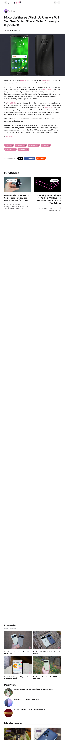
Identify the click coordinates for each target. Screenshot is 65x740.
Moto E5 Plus (11, 103)
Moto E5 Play (49, 108)
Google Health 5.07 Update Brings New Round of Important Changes (17, 678)
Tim (11, 10)
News (38, 731)
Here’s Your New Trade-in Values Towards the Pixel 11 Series (17, 652)
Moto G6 (23, 81)
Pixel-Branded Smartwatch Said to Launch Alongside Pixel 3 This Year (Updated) (16, 198)
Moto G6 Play (48, 89)
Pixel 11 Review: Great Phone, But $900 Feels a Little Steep (46, 678)
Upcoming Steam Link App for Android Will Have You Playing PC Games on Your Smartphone (49, 199)
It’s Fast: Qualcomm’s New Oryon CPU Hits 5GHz (30, 710)
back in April (45, 81)
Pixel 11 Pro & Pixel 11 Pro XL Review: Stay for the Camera (47, 652)
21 (8, 30)
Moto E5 (10, 145)
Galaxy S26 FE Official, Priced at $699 (26, 699)
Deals (8, 731)
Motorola (9, 137)
